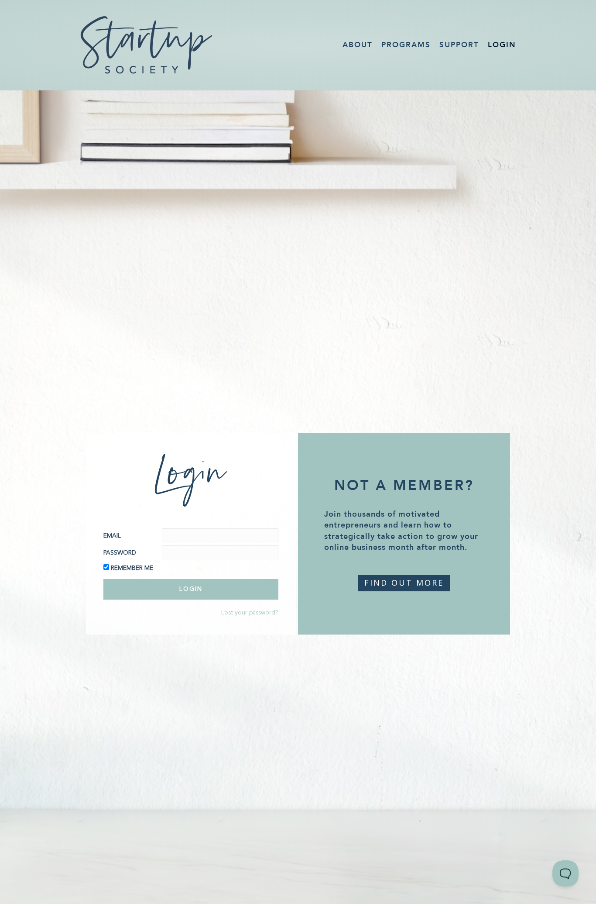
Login (502, 45)
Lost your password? (249, 613)
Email (112, 536)
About (358, 45)
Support (459, 45)
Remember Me (132, 568)
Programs (406, 45)
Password (119, 553)
